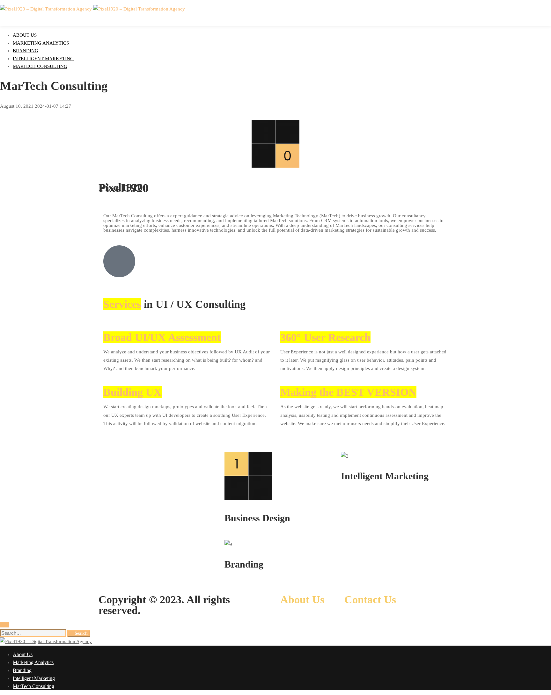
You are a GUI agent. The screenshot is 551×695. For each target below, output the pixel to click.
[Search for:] (33, 633)
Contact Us (370, 599)
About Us (303, 599)
